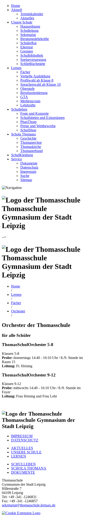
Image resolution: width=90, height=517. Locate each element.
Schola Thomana (23, 134)
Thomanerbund (31, 151)
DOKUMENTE (23, 472)
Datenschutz (29, 167)
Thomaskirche (30, 147)
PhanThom (28, 122)
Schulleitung (29, 30)
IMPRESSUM (22, 436)
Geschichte (28, 138)
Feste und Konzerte (34, 113)
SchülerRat (28, 43)
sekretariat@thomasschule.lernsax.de (28, 505)
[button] (21, 513)
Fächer (25, 72)
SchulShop (28, 130)
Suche (24, 176)
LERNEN (18, 456)
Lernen (16, 68)
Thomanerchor (31, 142)
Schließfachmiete (32, 64)
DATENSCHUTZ (24, 440)
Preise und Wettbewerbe (38, 126)
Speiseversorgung (33, 60)
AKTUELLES (22, 448)
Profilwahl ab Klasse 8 (36, 80)
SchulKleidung (22, 155)
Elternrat (26, 47)
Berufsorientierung (34, 93)
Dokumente (28, 163)
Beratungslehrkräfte (34, 39)
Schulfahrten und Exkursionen (42, 118)
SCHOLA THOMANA (28, 468)
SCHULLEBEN (23, 464)
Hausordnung (30, 26)
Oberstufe (27, 89)
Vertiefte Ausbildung (35, 76)
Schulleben (19, 109)
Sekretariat (28, 35)
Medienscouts (30, 101)
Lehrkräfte (28, 105)
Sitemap (26, 180)
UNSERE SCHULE (26, 452)
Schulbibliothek (31, 55)
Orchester (18, 311)
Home (15, 6)
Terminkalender (31, 14)
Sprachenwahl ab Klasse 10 (40, 84)
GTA (24, 97)
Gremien (26, 51)
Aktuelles (27, 18)
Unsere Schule (21, 22)
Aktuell (16, 10)
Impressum (28, 171)
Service (16, 159)
